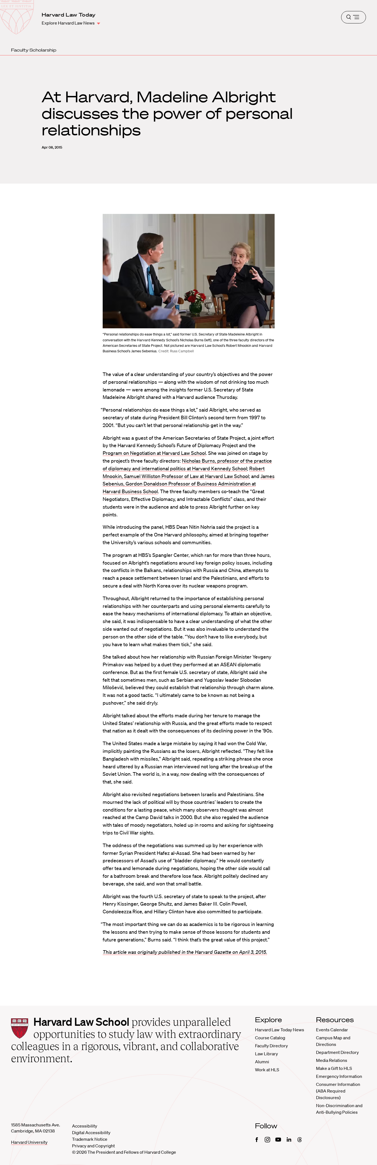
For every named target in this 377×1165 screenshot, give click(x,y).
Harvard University (29, 1142)
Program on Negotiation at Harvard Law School (154, 453)
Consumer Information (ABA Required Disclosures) (338, 1090)
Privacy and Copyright (93, 1145)
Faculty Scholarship (33, 50)
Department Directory (337, 1052)
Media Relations (331, 1060)
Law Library (266, 1053)
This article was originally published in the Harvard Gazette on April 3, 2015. (185, 952)
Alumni (262, 1061)
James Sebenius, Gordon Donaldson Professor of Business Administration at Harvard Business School (189, 484)
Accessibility (84, 1126)
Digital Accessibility (91, 1132)
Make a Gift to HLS (334, 1068)
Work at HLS (267, 1069)
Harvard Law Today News (279, 1029)
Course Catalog (270, 1037)
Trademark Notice (89, 1139)
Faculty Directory (271, 1045)
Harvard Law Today (69, 15)
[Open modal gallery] (189, 271)
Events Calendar (332, 1029)
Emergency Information (339, 1076)
